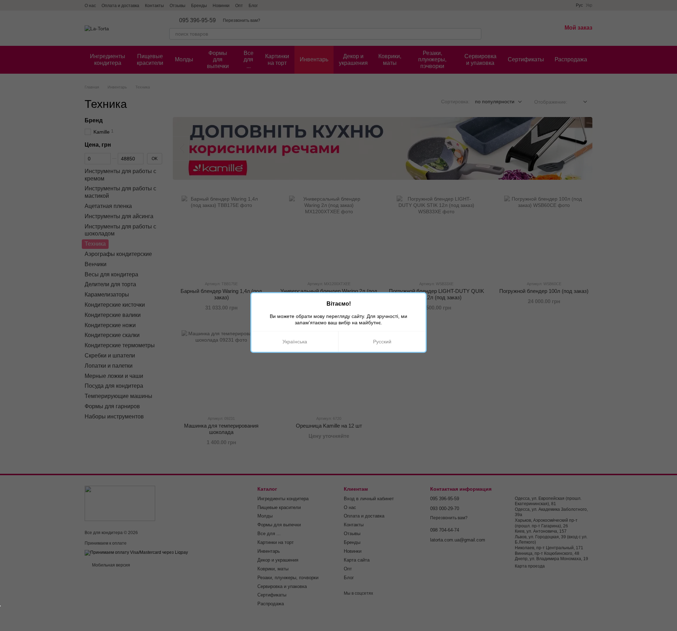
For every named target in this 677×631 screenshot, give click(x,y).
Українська (294, 341)
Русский (382, 341)
